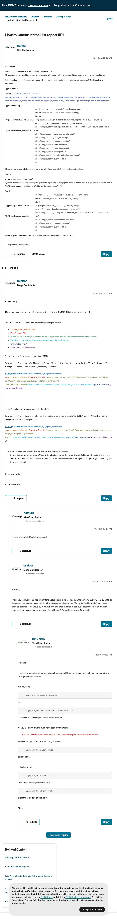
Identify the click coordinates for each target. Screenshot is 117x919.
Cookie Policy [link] (47, 897)
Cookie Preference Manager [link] (78, 897)
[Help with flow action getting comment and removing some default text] (106, 268)
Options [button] (109, 18)
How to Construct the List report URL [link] (22, 20)
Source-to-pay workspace (17, 866)
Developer (47, 16)
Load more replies (58, 835)
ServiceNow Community (16, 16)
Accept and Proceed (92, 909)
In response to (35, 521)
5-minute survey (39, 5)
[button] (8, 254)
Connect (35, 16)
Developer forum (63, 16)
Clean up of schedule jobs (17, 857)
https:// (8, 373)
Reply (106, 254)
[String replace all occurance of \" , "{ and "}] (112, 268)
